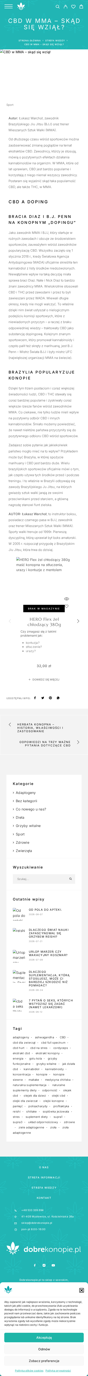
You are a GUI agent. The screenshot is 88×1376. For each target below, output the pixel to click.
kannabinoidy (54, 1069)
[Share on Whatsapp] (58, 698)
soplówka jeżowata (56, 1111)
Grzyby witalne (28, 826)
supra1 (58, 1116)
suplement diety (37, 1116)
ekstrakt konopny (48, 1053)
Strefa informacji (44, 1177)
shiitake (31, 1111)
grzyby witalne (46, 1063)
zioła (53, 1127)
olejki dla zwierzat (25, 1101)
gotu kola (35, 1058)
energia (18, 1058)
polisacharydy (37, 1106)
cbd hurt (19, 1048)
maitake (34, 1079)
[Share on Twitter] (43, 698)
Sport (9, 104)
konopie (41, 1074)
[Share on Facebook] (35, 698)
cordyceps (60, 1048)
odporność (49, 1090)
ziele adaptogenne (31, 1127)
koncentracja (22, 1074)
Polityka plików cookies (29, 1370)
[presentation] (10, 621)
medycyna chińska (57, 1079)
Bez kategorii (26, 801)
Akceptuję (44, 1338)
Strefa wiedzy (44, 1187)
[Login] (65, 7)
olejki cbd (58, 1095)
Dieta (20, 817)
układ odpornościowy (43, 1122)
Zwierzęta (24, 851)
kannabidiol (32, 1069)
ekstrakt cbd (21, 1053)
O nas (44, 1167)
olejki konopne (53, 1101)
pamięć (18, 1106)
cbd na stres (39, 1048)
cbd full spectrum (53, 1042)
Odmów (44, 1349)
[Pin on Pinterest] (50, 698)
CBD (63, 1037)
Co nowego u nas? (31, 809)
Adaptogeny (26, 792)
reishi (17, 1111)
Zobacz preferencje (44, 1361)
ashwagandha (44, 1037)
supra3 (17, 1122)
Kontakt (44, 1197)
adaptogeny (21, 1037)
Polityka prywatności (58, 1370)
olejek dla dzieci (35, 1095)
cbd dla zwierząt (24, 1042)
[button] (81, 1290)
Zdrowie (22, 842)
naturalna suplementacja (29, 1085)
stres (16, 1116)
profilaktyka (61, 1106)
